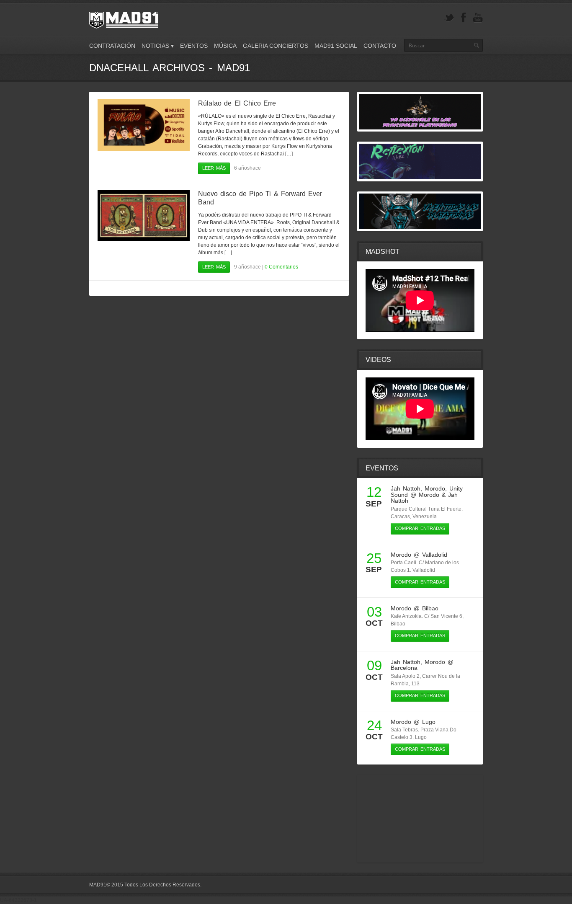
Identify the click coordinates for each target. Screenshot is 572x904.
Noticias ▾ (158, 45)
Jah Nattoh (405, 488)
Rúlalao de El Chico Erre (237, 103)
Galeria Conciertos (275, 45)
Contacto (379, 45)
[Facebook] (464, 18)
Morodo (435, 488)
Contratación (112, 45)
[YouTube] (478, 18)
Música (225, 45)
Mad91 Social (335, 45)
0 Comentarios (281, 267)
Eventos (194, 45)
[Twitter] (449, 18)
